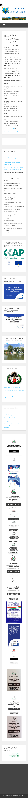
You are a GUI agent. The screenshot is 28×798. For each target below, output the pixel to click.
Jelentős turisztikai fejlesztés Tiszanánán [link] (13, 343)
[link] (1, 5)
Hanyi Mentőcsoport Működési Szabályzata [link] (14, 390)
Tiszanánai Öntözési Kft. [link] (9, 418)
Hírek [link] (20, 131)
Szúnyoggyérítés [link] (8, 421)
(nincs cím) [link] (6, 411)
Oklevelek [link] (6, 393)
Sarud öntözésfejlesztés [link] (9, 415)
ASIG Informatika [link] (21, 795)
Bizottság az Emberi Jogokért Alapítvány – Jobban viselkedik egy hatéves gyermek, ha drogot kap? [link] (14, 425)
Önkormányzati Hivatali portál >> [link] (11, 155)
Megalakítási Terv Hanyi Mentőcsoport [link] (13, 387)
